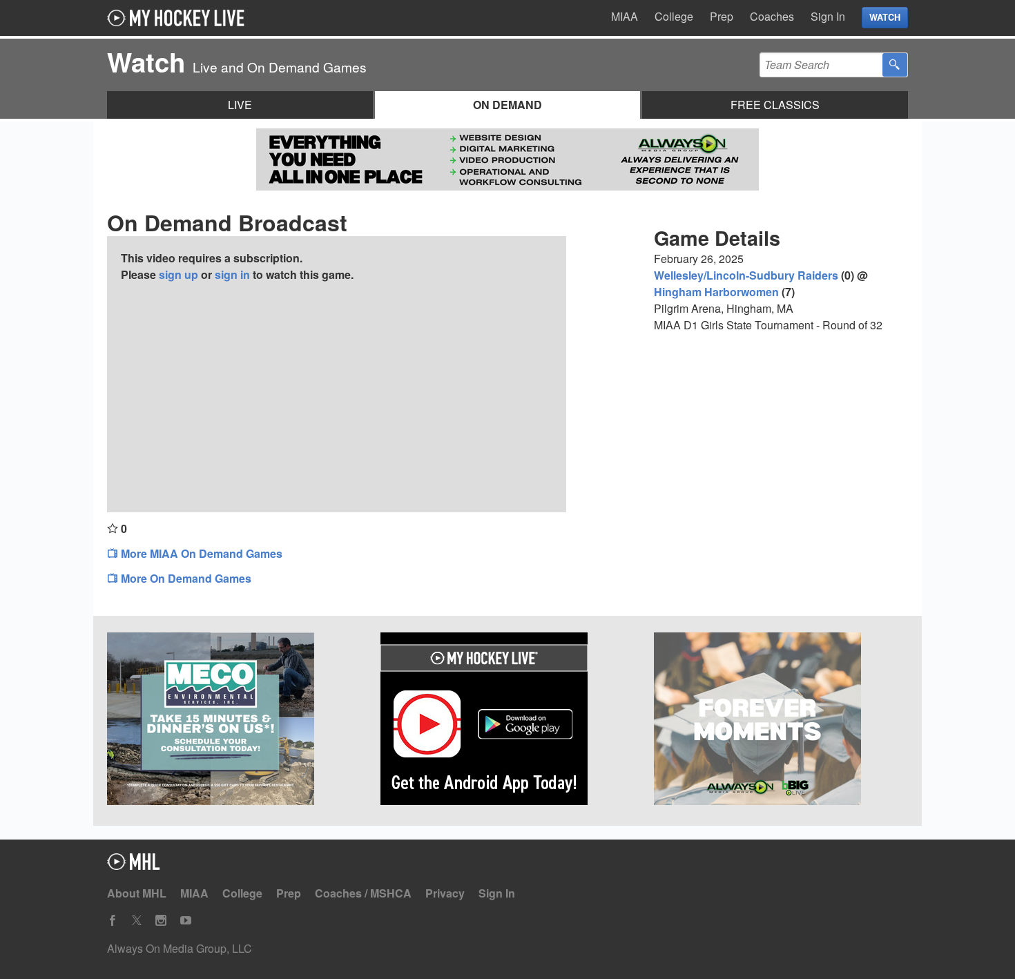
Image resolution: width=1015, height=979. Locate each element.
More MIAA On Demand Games (200, 553)
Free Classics (775, 105)
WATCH (884, 17)
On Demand (507, 105)
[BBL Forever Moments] (781, 721)
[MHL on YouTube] (185, 921)
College (674, 16)
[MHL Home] (133, 865)
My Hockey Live (179, 18)
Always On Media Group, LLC (179, 948)
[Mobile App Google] (507, 721)
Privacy (445, 893)
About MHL (136, 893)
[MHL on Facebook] (112, 921)
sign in (232, 274)
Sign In (828, 16)
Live (240, 105)
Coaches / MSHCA (363, 893)
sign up (178, 274)
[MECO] (234, 721)
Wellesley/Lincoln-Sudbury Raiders (746, 275)
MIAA (624, 16)
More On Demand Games (184, 578)
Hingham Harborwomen (716, 292)
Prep (721, 16)
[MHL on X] (137, 921)
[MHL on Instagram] (160, 921)
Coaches (772, 16)
